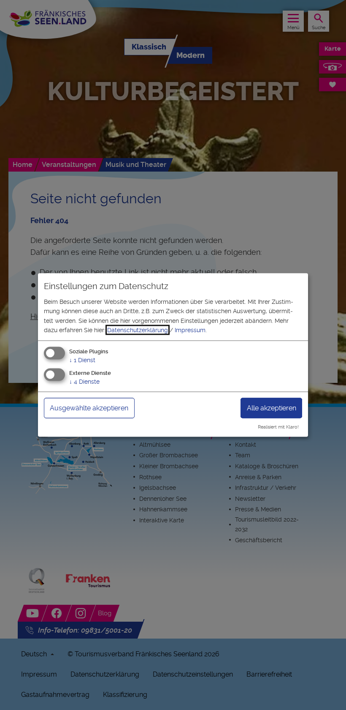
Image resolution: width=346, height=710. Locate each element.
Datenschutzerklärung (137, 330)
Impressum (190, 330)
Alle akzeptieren (271, 408)
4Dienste (84, 381)
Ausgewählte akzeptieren (89, 408)
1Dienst (82, 360)
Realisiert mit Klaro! (278, 427)
